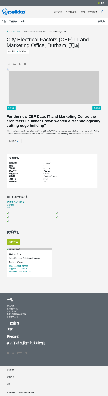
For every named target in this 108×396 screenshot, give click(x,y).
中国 (102, 3)
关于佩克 (58, 12)
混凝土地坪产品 (13, 311)
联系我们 (102, 21)
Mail (25, 64)
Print (19, 64)
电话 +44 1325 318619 (18, 266)
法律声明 (10, 377)
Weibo (9, 64)
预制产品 (10, 306)
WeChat (26, 351)
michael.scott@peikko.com (20, 271)
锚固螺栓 (10, 205)
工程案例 (13, 21)
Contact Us (8, 351)
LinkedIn (14, 64)
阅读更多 (13, 141)
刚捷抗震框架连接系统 (16, 314)
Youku (18, 351)
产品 (4, 21)
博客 (23, 21)
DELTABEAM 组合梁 (15, 202)
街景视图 (97, 108)
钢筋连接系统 (12, 309)
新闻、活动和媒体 (89, 12)
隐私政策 (10, 370)
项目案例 (16, 31)
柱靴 (8, 207)
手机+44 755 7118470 (18, 269)
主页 (8, 31)
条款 (8, 384)
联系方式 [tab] (13, 242)
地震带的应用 (12, 317)
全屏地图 (11, 108)
